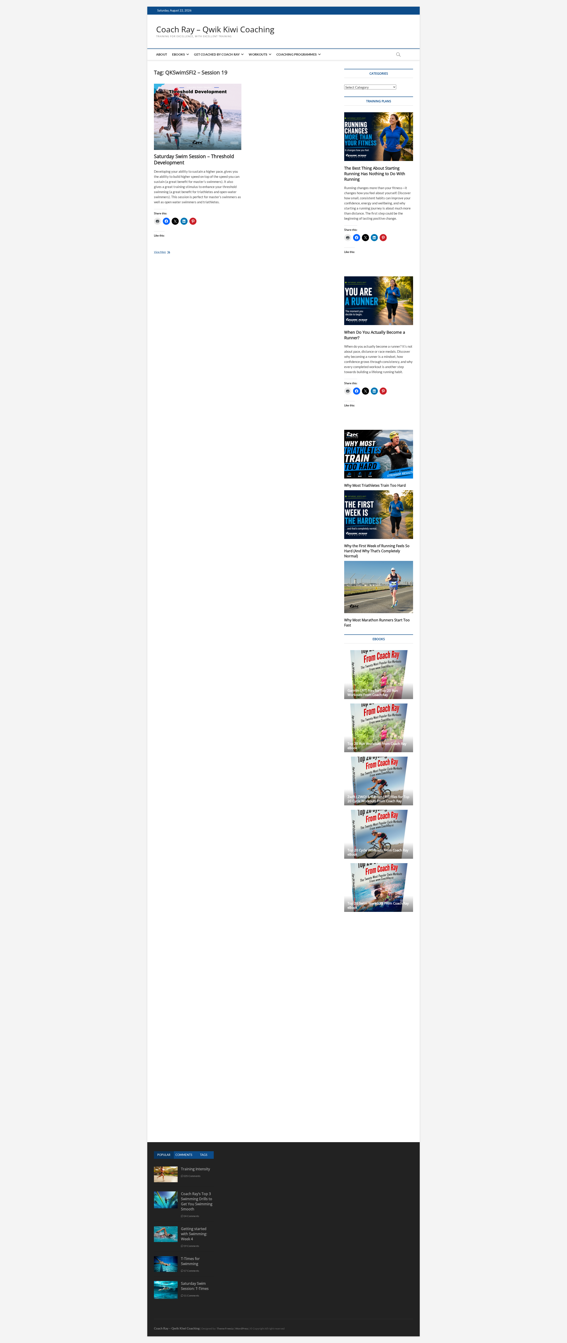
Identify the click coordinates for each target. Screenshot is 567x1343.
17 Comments (191, 1270)
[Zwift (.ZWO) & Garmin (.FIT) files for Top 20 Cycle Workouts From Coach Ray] (378, 781)
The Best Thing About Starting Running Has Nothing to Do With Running (374, 173)
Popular (163, 1155)
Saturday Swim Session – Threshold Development (194, 159)
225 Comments (192, 1175)
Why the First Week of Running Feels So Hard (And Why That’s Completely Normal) (377, 550)
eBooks (178, 54)
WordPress (241, 1328)
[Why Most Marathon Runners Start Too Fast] (378, 587)
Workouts (258, 54)
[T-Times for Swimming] (166, 1258)
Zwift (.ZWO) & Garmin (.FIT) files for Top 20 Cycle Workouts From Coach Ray (378, 799)
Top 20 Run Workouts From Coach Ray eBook (377, 745)
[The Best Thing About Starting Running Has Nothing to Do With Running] (378, 136)
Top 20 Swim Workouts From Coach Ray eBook (378, 905)
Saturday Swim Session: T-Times (195, 1286)
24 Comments (191, 1216)
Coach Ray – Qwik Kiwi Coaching (215, 29)
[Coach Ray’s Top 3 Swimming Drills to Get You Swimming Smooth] (166, 1194)
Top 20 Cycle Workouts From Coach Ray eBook (378, 852)
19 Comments (191, 1245)
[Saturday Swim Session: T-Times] (166, 1283)
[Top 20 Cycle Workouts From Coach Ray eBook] (378, 834)
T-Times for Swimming (190, 1261)
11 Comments (191, 1295)
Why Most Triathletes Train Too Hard (375, 485)
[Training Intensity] (166, 1169)
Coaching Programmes (296, 54)
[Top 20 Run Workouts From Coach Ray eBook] (378, 727)
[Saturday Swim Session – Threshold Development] (197, 117)
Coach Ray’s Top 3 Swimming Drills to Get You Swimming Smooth (196, 1201)
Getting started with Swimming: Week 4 (194, 1233)
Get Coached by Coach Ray (217, 54)
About (161, 54)
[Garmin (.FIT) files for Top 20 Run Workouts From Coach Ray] (378, 674)
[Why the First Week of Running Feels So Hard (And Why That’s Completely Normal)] (378, 514)
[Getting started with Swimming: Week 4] (166, 1229)
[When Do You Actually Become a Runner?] (378, 300)
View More (167, 252)
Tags (203, 1155)
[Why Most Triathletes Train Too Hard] (378, 454)
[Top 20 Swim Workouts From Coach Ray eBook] (378, 887)
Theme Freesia (225, 1328)
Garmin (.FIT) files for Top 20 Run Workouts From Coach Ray (373, 692)
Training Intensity (195, 1169)
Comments (183, 1155)
